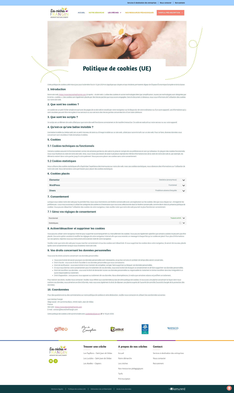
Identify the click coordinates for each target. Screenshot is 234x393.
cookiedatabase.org (92, 314)
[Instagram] (56, 361)
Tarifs (120, 373)
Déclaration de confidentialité (101, 389)
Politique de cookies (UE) (77, 389)
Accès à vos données (124, 389)
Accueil (81, 13)
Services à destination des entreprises (141, 3)
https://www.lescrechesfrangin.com (72, 95)
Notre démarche (96, 13)
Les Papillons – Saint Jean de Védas (97, 353)
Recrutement (180, 3)
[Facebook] (51, 361)
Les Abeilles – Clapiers (92, 363)
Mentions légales (57, 389)
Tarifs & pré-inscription (169, 13)
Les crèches (113, 13)
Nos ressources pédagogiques (139, 13)
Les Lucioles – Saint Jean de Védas (97, 358)
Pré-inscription (124, 379)
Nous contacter (165, 3)
